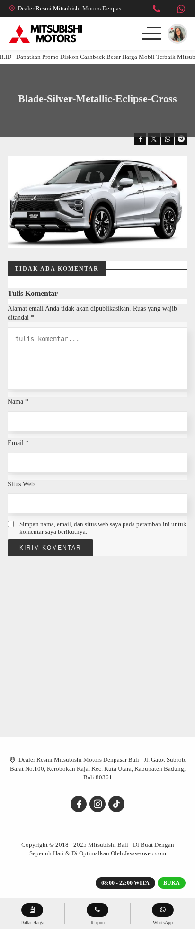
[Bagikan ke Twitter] (154, 139)
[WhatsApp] (180, 10)
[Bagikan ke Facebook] (140, 139)
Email (18, 442)
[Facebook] (78, 804)
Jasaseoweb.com (145, 853)
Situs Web (21, 484)
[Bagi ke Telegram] (181, 139)
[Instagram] (97, 804)
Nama (18, 401)
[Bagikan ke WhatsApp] (167, 139)
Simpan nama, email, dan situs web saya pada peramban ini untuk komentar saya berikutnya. (102, 528)
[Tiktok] (116, 804)
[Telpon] (156, 10)
